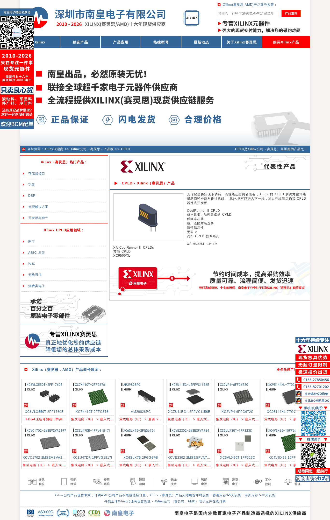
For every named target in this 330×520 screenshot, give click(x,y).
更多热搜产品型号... (292, 369)
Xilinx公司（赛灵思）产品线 (92, 149)
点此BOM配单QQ (317, 400)
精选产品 (80, 42)
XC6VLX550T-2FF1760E (44, 412)
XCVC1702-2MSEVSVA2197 (45, 457)
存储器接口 (36, 173)
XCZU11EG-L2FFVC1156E (189, 412)
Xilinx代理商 (54, 149)
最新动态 (201, 42)
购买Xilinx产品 (286, 42)
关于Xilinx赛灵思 (242, 42)
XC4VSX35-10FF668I (286, 457)
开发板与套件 (38, 218)
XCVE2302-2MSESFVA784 (189, 457)
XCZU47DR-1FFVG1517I (92, 457)
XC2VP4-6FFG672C (237, 412)
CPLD (125, 149)
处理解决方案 (38, 207)
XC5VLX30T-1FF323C (237, 457)
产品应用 (121, 42)
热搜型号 (161, 42)
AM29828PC (141, 412)
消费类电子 (36, 286)
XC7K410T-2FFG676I (93, 412)
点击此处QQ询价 (316, 393)
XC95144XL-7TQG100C (286, 412)
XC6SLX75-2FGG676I (140, 457)
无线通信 (35, 275)
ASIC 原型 (36, 252)
